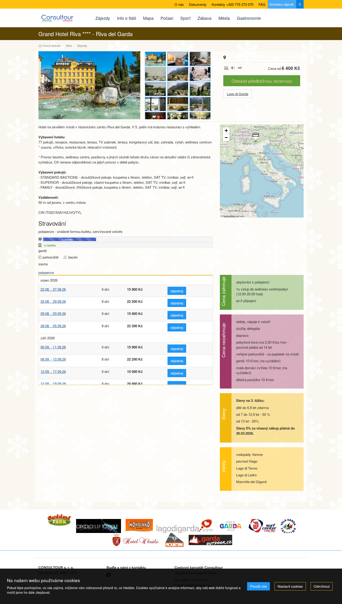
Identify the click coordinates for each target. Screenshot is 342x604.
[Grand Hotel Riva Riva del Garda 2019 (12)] (178, 74)
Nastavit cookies (290, 586)
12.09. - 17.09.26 (53, 371)
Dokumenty (198, 4)
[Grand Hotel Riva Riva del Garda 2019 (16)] (200, 89)
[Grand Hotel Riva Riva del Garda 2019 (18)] (178, 104)
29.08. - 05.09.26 (53, 325)
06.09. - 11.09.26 (53, 347)
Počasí (167, 18)
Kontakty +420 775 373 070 (232, 4)
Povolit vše (258, 586)
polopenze (46, 272)
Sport (185, 18)
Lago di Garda (237, 93)
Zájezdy (102, 18)
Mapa (148, 18)
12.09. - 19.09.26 (53, 383)
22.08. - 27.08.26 (53, 289)
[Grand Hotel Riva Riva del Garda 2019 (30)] (89, 85)
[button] (255, 136)
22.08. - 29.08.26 (53, 301)
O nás (179, 4)
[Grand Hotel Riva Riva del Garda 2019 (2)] (155, 119)
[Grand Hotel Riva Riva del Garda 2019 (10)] (200, 58)
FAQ (261, 4)
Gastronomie (249, 18)
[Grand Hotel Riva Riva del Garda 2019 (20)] (178, 119)
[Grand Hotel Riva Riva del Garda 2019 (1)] (178, 58)
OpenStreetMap (229, 216)
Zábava (204, 18)
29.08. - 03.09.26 (53, 313)
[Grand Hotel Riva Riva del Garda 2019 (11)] (155, 74)
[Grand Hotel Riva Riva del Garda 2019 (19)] (200, 104)
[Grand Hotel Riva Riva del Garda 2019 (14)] (155, 89)
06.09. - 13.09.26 (53, 359)
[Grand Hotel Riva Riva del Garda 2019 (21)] (200, 119)
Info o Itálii (126, 18)
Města (224, 18)
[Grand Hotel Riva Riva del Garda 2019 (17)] (155, 104)
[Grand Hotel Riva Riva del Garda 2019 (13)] (200, 74)
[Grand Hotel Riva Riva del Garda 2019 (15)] (178, 89)
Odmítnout (322, 586)
